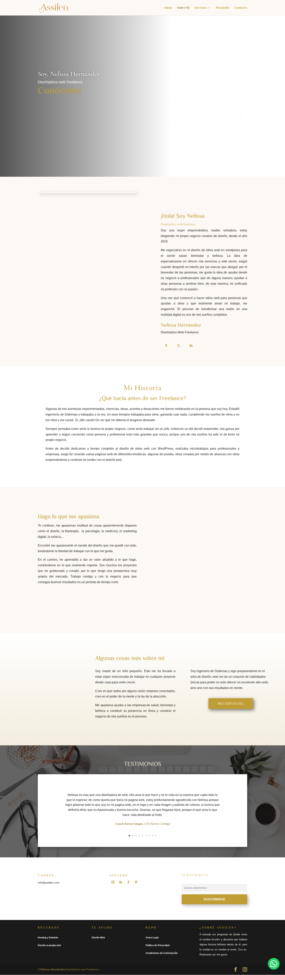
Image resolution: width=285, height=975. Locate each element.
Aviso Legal (152, 937)
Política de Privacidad (157, 945)
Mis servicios (231, 703)
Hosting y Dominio (48, 937)
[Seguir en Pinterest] (227, 113)
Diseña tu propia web (49, 945)
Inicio (168, 7)
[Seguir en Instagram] (240, 113)
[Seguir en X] (214, 113)
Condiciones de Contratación (162, 953)
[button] (274, 964)
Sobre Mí (183, 7)
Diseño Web (98, 937)
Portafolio (222, 7)
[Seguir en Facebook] (201, 113)
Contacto (240, 7)
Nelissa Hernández (53, 969)
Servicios (200, 7)
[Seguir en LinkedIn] (191, 345)
